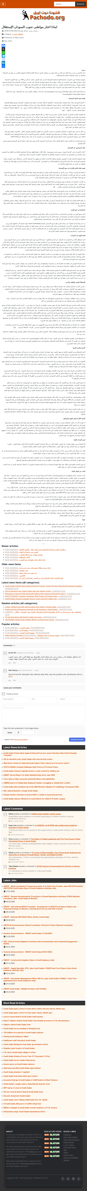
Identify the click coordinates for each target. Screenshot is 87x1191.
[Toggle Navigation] (3, 4)
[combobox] (64, 4)
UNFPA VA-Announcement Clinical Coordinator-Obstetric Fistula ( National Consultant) (38, 925)
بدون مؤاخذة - (16, 570)
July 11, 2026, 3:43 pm (17, 821)
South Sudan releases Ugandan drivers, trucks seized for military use (31, 771)
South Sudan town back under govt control (21, 1076)
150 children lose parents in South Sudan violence (23, 1033)
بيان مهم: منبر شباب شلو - (21, 573)
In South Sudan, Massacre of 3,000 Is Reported (22, 1104)
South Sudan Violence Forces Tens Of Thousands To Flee (27, 1056)
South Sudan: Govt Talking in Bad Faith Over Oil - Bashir (26, 1100)
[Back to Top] (83, 1187)
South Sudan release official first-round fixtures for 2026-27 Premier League (34, 799)
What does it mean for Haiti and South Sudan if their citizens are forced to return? (36, 763)
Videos (65, 1152)
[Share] (43, 66)
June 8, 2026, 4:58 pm (16, 873)
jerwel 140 (12, 653)
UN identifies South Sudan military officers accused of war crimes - (37, 620)
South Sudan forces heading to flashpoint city (22, 1029)
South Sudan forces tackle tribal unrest (19, 1060)
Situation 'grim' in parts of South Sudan (19, 1048)
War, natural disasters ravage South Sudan (21, 791)
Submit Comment (77, 739)
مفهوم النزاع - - (24, 630)
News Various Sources (71, 1140)
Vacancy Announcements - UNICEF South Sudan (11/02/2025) (28, 933)
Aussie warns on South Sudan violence (19, 1064)
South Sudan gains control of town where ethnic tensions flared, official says (34, 1009)
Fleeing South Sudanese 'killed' (16, 1037)
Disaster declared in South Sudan (17, 1096)
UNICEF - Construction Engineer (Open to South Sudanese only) (29, 960)
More (10, 676)
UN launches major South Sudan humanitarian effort (24, 1112)
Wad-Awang (12, 670)
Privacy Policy (68, 1155)
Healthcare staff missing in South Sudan (20, 1040)
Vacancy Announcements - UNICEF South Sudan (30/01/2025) (28, 952)
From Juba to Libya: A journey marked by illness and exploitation (29, 779)
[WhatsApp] (43, 52)
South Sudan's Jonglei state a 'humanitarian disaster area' (27, 1084)
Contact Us (67, 1135)
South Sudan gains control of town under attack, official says (28, 1013)
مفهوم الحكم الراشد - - (27, 638)
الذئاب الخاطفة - (17, 557)
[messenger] (43, 59)
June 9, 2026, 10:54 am (17, 862)
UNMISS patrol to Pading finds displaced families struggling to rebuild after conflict (37, 783)
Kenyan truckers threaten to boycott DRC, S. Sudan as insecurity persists (33, 795)
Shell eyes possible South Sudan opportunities (22, 1068)
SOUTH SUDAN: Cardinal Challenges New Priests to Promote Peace (31, 767)
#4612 (37, 670)
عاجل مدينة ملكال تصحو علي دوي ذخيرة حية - (28, 568)
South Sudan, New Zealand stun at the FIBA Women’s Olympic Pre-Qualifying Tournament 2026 (41, 787)
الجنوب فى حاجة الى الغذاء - (21, 552)
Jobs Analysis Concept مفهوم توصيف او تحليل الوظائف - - (39, 635)
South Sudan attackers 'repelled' (17, 1072)
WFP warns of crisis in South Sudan (18, 1088)
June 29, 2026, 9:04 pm (17, 834)
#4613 (38, 653)
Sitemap (66, 1160)
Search (81, 4)
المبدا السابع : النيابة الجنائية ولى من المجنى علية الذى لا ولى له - (34, 578)
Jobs (65, 1150)
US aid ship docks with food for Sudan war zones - (30, 617)
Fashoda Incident (30, 1164)
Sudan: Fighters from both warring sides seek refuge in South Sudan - (38, 607)
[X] (43, 49)
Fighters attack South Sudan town (17, 1025)
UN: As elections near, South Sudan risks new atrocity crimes (28, 759)
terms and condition (21, 739)
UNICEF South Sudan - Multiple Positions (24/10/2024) (25, 989)
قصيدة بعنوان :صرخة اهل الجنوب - (23, 555)
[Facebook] (43, 45)
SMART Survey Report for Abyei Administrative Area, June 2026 (29, 775)
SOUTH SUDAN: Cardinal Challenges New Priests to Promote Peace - (38, 596)
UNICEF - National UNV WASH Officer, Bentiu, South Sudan (26, 917)
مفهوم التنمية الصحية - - (27, 633)
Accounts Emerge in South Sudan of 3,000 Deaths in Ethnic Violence (31, 1080)
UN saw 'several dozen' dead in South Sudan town (23, 1092)
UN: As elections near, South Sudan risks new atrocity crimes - (35, 591)
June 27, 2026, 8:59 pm (17, 848)
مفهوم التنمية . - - (25, 628)
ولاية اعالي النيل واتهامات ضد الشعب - (25, 560)
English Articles (68, 1142)
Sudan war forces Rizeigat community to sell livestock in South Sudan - (38, 609)
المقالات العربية (17, 34)
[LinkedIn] (43, 62)
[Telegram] (43, 56)
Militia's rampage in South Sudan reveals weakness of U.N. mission (30, 1108)
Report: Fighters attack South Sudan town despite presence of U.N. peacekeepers (37, 1021)
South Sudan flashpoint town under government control (26, 1044)
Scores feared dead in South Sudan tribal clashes (23, 1017)
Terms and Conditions (71, 1158)
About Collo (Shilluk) (70, 1137)
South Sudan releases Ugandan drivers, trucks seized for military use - (38, 599)
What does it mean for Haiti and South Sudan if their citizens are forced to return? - (42, 594)
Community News (69, 1147)
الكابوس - (15, 575)
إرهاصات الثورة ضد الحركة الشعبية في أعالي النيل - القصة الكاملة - (35, 549)
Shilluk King (33, 1152)
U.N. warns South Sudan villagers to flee (20, 1052)
